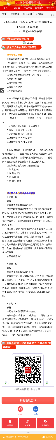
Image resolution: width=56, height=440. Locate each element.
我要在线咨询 (28, 400)
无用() (36, 414)
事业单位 (28, 8)
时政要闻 (15, 14)
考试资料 (50, 8)
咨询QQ (49, 437)
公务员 (17, 8)
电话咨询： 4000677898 (17, 437)
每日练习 (27, 14)
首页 (6, 8)
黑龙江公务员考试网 (32, 31)
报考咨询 (39, 8)
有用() (20, 414)
